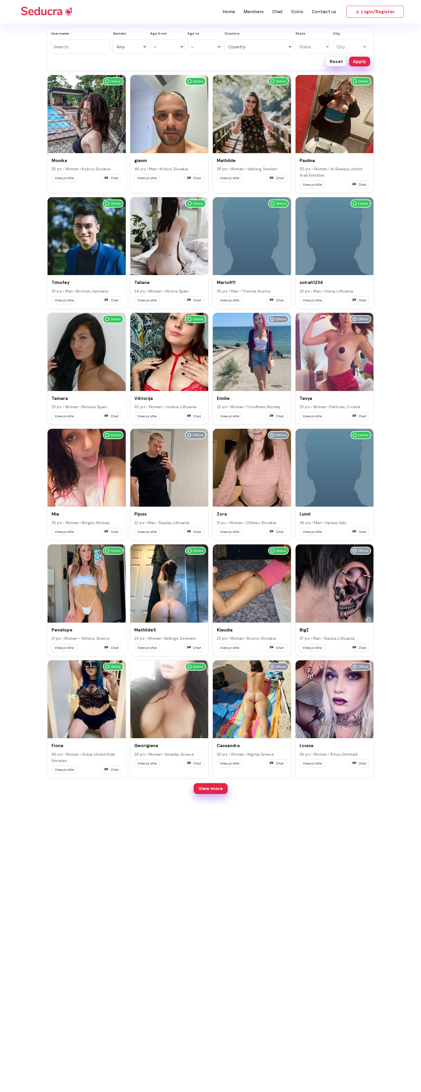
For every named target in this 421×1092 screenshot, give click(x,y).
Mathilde (226, 160)
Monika (59, 160)
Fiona (57, 746)
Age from (158, 33)
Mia (55, 514)
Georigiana (146, 746)
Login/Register (378, 12)
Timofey (61, 282)
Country (232, 33)
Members (254, 12)
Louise (307, 746)
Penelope (62, 630)
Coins (297, 12)
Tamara (60, 398)
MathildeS (145, 630)
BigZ (304, 630)
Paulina (307, 160)
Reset (336, 61)
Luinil (305, 514)
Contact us (324, 12)
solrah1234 (311, 282)
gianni (140, 160)
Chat (277, 12)
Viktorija (143, 398)
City (336, 33)
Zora (222, 514)
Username (60, 33)
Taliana (141, 282)
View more (210, 788)
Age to (193, 33)
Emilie (223, 398)
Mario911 (226, 282)
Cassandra (228, 746)
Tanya (306, 398)
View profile (64, 178)
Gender (120, 33)
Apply (359, 61)
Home (229, 12)
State (300, 33)
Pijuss (140, 514)
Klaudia (225, 630)
